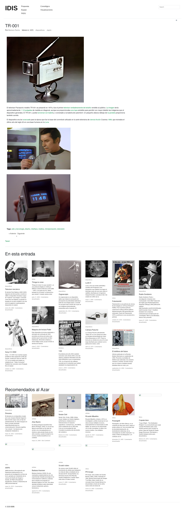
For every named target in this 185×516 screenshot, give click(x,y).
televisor (67, 107)
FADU (23, 13)
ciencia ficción (95, 119)
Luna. (47, 122)
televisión (61, 229)
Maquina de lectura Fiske (41, 330)
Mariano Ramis (14, 30)
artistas (34, 418)
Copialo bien (144, 420)
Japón (49, 30)
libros (140, 417)
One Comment (46, 440)
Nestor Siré (63, 414)
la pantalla (111, 112)
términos (61, 348)
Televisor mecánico (12, 289)
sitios (6, 464)
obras (33, 279)
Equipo (24, 10)
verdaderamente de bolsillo (80, 107)
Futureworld (116, 301)
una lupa (74, 110)
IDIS (11, 8)
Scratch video (64, 465)
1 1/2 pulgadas (26, 110)
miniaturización (50, 229)
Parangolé (116, 421)
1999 (110, 119)
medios (41, 229)
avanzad (26, 119)
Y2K (60, 351)
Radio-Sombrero (145, 294)
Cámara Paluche (91, 330)
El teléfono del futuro (120, 351)
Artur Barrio (36, 422)
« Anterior (12, 233)
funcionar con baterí (45, 112)
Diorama (8, 413)
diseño (27, 229)
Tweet (7, 241)
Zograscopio (63, 294)
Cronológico (45, 6)
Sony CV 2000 (10, 352)
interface (34, 229)
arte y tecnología (18, 229)
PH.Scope (89, 472)
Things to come (38, 282)
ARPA (7, 468)
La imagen (110, 107)
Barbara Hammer (38, 470)
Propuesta (25, 6)
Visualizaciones (46, 10)
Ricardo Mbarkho (91, 416)
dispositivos (40, 30)
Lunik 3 (88, 283)
